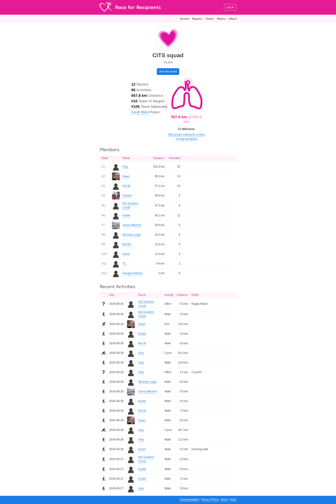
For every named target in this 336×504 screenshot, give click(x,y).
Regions (197, 18)
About (233, 18)
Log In (230, 7)
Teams (209, 18)
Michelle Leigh (131, 234)
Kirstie (126, 215)
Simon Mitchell (131, 225)
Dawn (126, 176)
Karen (126, 253)
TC (124, 263)
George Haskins (132, 273)
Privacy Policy (210, 499)
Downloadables (189, 499)
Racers (221, 18)
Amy (125, 166)
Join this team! (168, 71)
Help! (233, 499)
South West (140, 112)
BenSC (127, 244)
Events (184, 18)
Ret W (126, 185)
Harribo (127, 195)
